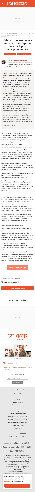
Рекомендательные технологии (17, 422)
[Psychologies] (17, 3)
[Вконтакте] (23, 389)
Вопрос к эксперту (9, 54)
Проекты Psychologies (17, 425)
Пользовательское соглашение (17, 416)
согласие (10, 363)
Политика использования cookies (17, 419)
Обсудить (25, 33)
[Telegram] (17, 389)
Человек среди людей (24, 54)
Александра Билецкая (17, 60)
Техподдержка (17, 428)
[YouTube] (20, 393)
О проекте (18, 399)
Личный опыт (4, 33)
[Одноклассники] (14, 393)
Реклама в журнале (17, 405)
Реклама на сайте (17, 402)
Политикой (9, 367)
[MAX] (12, 389)
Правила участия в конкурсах (17, 414)
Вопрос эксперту (17, 408)
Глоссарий (17, 411)
